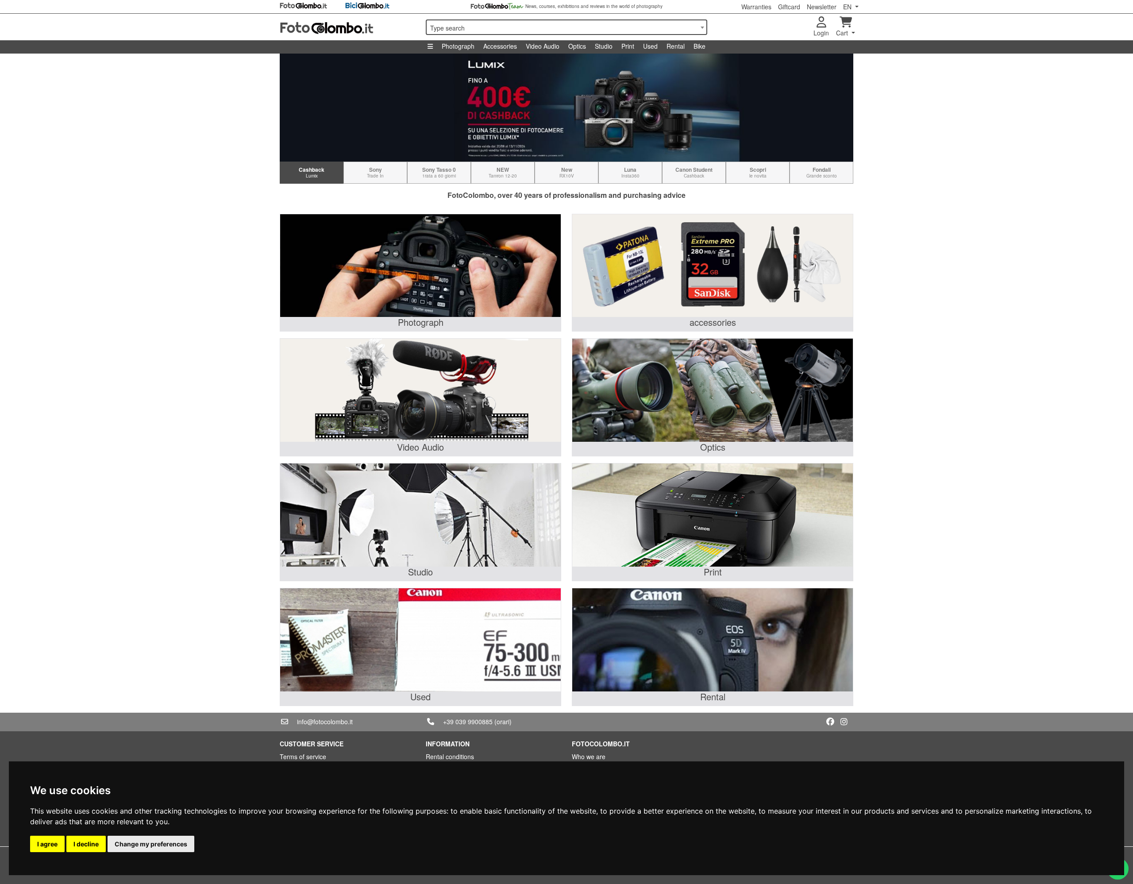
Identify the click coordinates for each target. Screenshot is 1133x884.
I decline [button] (86, 844)
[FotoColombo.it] (347, 27)
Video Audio (542, 46)
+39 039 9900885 (468, 721)
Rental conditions (450, 756)
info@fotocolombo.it (325, 721)
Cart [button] (843, 32)
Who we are (588, 756)
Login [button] (821, 32)
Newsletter (821, 6)
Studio (604, 46)
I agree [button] (47, 844)
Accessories (500, 46)
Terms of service (303, 756)
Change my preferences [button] (151, 844)
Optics (577, 46)
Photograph (458, 46)
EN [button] (848, 6)
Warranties (756, 6)
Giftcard (789, 6)
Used (650, 46)
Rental (676, 46)
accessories (713, 322)
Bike (699, 46)
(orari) (503, 721)
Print (627, 46)
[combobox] (566, 27)
